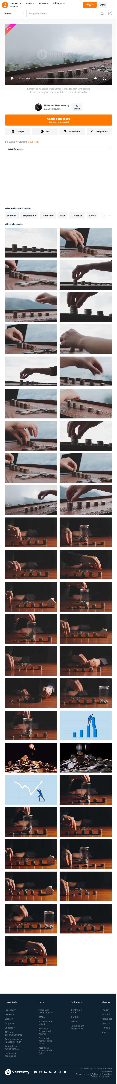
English (103, 1008)
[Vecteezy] (5, 5)
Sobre (73, 1020)
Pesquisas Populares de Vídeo (44, 1049)
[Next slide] (105, 214)
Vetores (14, 3)
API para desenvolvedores (13, 1032)
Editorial (57, 3)
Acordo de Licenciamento (45, 1010)
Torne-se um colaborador (76, 1026)
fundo (92, 214)
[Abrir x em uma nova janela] (60, 1071)
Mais (12, 6)
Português (104, 1017)
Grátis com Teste (58, 120)
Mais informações (15, 148)
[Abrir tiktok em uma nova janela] (55, 1071)
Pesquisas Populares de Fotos (44, 1039)
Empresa (9, 1021)
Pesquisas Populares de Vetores (44, 1030)
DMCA (41, 1015)
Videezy (9, 1017)
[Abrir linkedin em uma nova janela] (45, 1071)
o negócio (77, 214)
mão (62, 214)
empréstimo (29, 214)
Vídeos (42, 3)
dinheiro (11, 214)
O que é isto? (33, 142)
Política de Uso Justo (98, 1074)
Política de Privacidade (100, 1072)
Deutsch (103, 1021)
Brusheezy (10, 1008)
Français (103, 1026)
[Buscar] (102, 13)
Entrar (102, 5)
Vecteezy (9, 1012)
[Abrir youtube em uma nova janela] (65, 1071)
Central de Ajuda (75, 1010)
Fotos (29, 3)
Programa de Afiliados (44, 1021)
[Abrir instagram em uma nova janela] (40, 1071)
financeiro (48, 214)
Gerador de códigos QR (10, 1053)
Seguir (77, 108)
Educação (10, 1026)
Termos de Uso (80, 1072)
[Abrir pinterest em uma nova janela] (50, 1071)
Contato (74, 1015)
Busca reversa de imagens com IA (13, 1039)
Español (103, 1012)
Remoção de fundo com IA (12, 1046)
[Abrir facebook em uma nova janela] (35, 1071)
